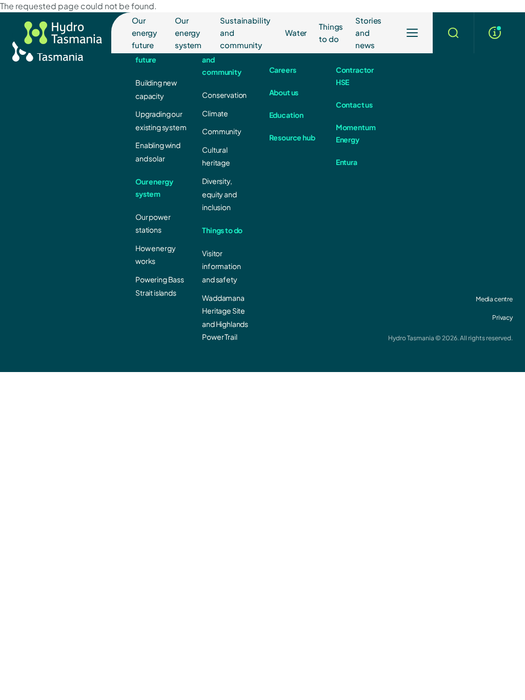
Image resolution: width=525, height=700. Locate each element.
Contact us (354, 104)
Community (221, 131)
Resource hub (292, 137)
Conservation (224, 94)
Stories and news (368, 32)
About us (284, 92)
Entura (346, 162)
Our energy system (188, 32)
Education (286, 114)
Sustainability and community (245, 32)
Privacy (502, 317)
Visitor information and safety (221, 266)
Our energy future (144, 32)
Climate (215, 113)
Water (296, 32)
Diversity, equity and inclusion (219, 194)
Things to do (331, 33)
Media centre (494, 299)
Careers (282, 69)
